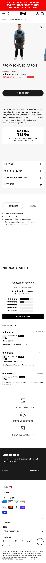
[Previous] (2, 5)
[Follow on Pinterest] (22, 541)
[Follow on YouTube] (28, 541)
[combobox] (8, 487)
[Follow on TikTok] (3, 545)
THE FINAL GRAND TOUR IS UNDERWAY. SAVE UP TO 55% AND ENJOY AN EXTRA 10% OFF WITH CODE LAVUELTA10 (23, 5)
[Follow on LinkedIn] (9, 545)
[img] (7, 332)
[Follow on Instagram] (16, 541)
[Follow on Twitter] (9, 541)
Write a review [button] (23, 317)
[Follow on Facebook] (3, 541)
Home (4, 19)
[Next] (43, 5)
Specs (33, 206)
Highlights (12, 206)
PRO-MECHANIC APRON (18, 19)
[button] (7, 74)
